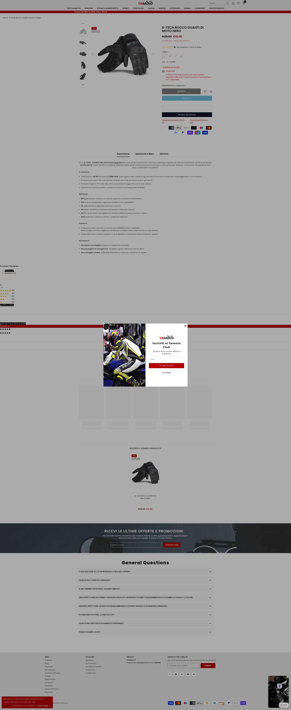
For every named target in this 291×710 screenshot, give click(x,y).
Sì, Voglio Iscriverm (166, 365)
